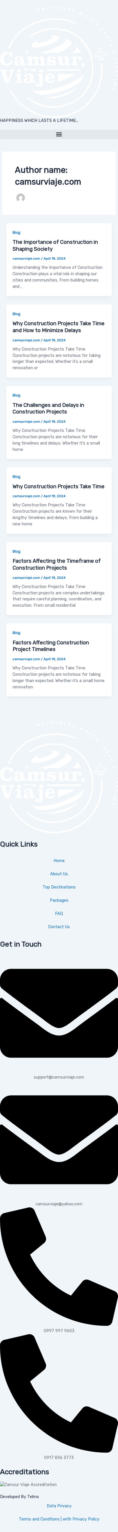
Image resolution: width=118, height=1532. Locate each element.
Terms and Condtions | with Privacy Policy (59, 1519)
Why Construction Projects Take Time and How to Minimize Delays (59, 327)
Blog (16, 232)
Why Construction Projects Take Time (59, 486)
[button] (59, 134)
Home (59, 860)
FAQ (59, 913)
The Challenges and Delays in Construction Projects (48, 408)
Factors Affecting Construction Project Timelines (51, 646)
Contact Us (59, 926)
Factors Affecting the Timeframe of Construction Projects (57, 564)
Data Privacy (59, 1505)
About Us (59, 873)
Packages (59, 900)
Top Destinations (59, 887)
